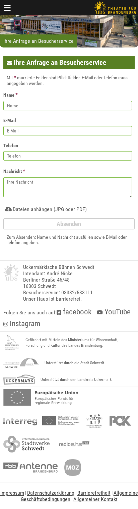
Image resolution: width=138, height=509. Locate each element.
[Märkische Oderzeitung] (72, 467)
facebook (76, 311)
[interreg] (41, 421)
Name (10, 95)
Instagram (24, 323)
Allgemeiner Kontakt (95, 499)
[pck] (120, 421)
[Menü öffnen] (7, 7)
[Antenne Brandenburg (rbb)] (30, 468)
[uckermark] (19, 380)
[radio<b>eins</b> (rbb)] (72, 444)
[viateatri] (94, 420)
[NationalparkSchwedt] (21, 363)
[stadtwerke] (26, 444)
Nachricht (14, 171)
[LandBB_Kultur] (11, 342)
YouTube (117, 311)
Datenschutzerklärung (50, 493)
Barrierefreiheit (94, 493)
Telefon (10, 145)
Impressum (12, 493)
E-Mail (9, 120)
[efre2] (40, 397)
